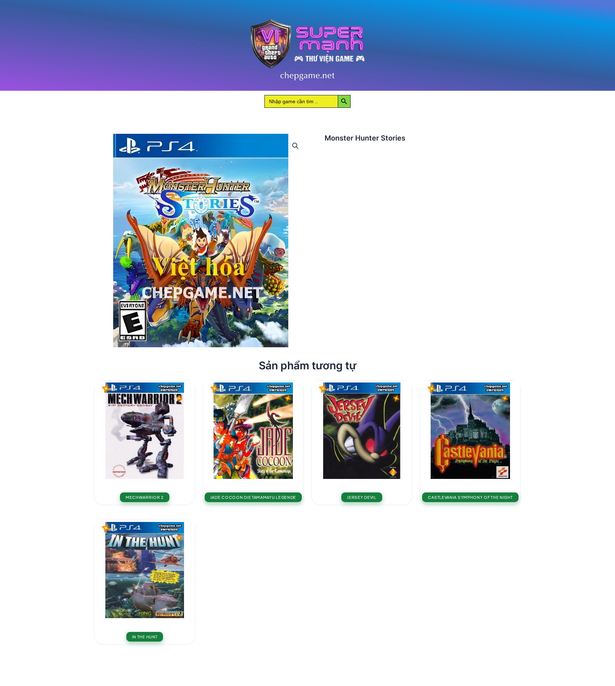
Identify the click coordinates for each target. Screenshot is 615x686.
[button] (295, 145)
